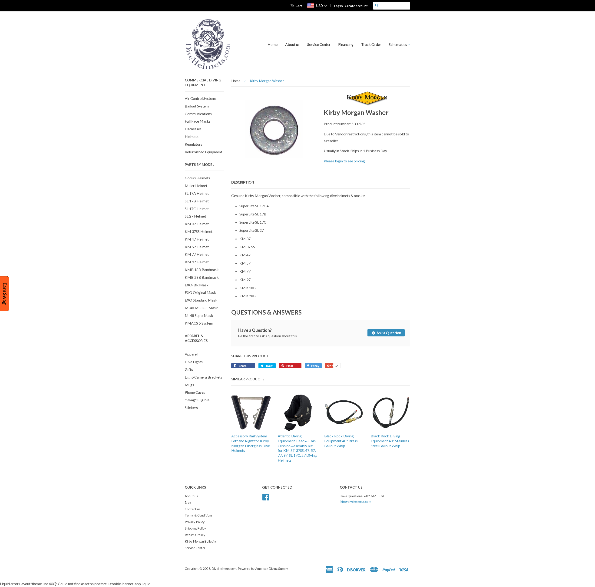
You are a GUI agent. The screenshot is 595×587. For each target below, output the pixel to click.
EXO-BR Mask (196, 285)
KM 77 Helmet (197, 254)
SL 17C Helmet (197, 208)
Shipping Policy (195, 528)
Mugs (189, 384)
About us (292, 44)
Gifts (189, 369)
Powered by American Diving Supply (263, 568)
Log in (338, 6)
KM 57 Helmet (197, 247)
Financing (346, 44)
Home (273, 44)
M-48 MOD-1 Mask (201, 307)
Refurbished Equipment (203, 152)
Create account (356, 6)
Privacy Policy (195, 522)
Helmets (191, 136)
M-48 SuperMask (199, 315)
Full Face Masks (198, 121)
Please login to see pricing (344, 161)
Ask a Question (388, 333)
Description (242, 182)
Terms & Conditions (198, 515)
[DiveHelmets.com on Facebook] (265, 496)
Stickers (191, 407)
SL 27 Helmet (195, 216)
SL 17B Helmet (197, 201)
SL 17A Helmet (197, 193)
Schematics (398, 44)
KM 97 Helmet (197, 262)
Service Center (319, 44)
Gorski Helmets (197, 178)
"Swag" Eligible (197, 400)
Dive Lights (194, 361)
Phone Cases (195, 392)
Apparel (191, 354)
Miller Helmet (196, 185)
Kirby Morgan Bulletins (201, 541)
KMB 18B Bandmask (202, 269)
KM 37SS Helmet (198, 231)
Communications (198, 113)
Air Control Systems (201, 98)
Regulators (193, 144)
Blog (188, 502)
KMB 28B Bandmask (202, 277)
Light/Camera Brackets (203, 377)
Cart (298, 6)
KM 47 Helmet (197, 239)
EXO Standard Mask (201, 300)
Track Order (371, 44)
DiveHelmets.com (224, 568)
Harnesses (193, 129)
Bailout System (197, 106)
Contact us (192, 509)
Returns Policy (195, 535)
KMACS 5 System (199, 323)
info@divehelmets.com (355, 501)
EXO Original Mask (200, 292)
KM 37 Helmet (197, 223)
